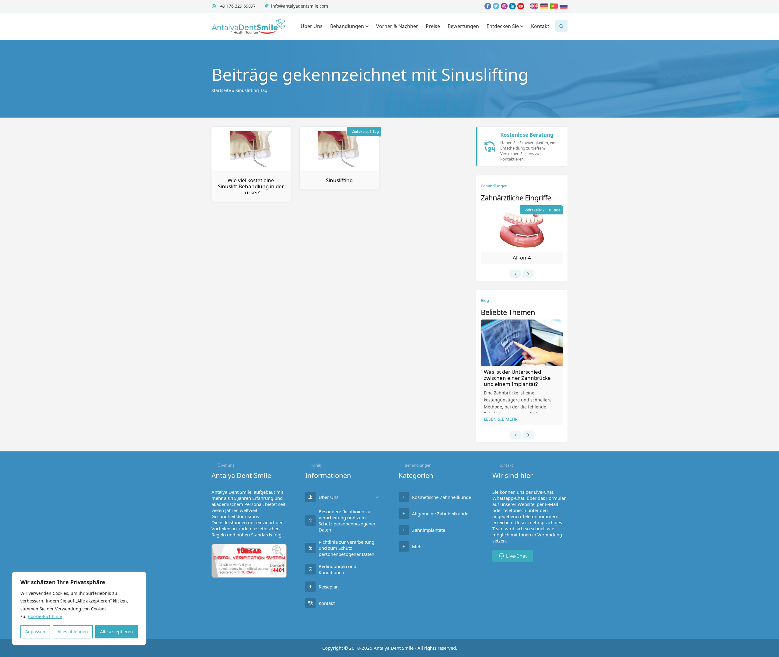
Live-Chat (516, 556)
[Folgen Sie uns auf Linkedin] (512, 6)
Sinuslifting (339, 180)
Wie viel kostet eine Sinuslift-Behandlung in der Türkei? (251, 186)
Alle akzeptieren (116, 631)
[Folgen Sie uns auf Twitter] (496, 6)
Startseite (221, 90)
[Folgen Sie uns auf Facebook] (487, 6)
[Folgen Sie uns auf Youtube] (520, 6)
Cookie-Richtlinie (45, 616)
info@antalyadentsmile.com (299, 6)
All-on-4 (522, 257)
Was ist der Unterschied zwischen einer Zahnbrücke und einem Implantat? (517, 377)
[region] (79, 608)
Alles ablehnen (73, 631)
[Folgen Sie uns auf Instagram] (504, 6)
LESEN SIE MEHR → (503, 419)
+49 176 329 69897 (237, 6)
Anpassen (35, 631)
